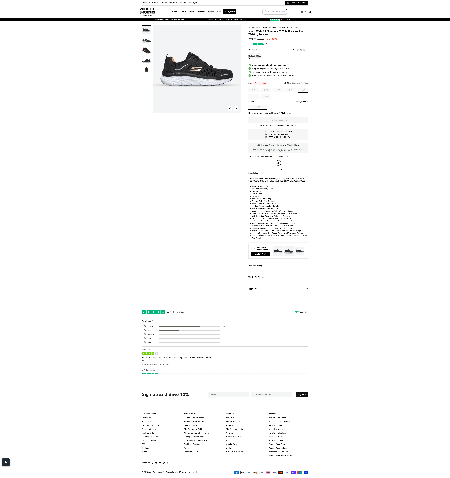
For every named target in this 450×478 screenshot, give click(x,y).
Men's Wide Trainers (159, 3)
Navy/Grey (258, 56)
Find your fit (230, 12)
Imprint (195, 472)
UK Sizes (287, 83)
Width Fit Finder (256, 277)
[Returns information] (295, 125)
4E (256, 107)
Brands (211, 12)
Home (174, 12)
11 (252, 96)
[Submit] (265, 11)
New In (183, 12)
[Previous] (230, 108)
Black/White (251, 56)
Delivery (252, 289)
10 (302, 90)
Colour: (256, 50)
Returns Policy (255, 265)
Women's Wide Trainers (177, 3)
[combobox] (275, 11)
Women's (201, 12)
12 (265, 96)
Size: (278, 83)
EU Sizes (304, 83)
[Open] (6, 462)
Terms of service (172, 472)
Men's (191, 12)
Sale (219, 12)
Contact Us (146, 3)
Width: (251, 102)
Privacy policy (185, 472)
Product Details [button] (299, 50)
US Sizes (296, 83)
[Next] (236, 108)
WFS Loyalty (193, 3)
